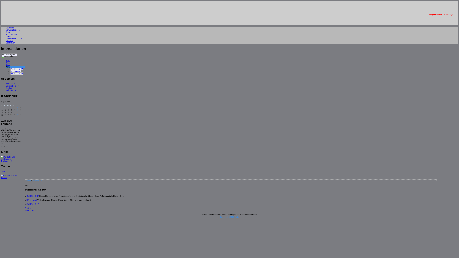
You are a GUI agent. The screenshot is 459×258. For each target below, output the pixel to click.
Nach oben (29, 210)
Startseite (10, 28)
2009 (8, 63)
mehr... (4, 171)
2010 (8, 61)
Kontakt (9, 88)
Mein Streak (11, 90)
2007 (42, 180)
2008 (8, 65)
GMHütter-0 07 (17, 69)
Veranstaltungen (13, 30)
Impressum (10, 84)
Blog (8, 32)
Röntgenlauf (16, 71)
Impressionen (11, 34)
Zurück (28, 208)
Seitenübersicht (12, 86)
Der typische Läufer (14, 39)
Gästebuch (10, 43)
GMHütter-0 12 (17, 74)
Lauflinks (9, 41)
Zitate (8, 36)
